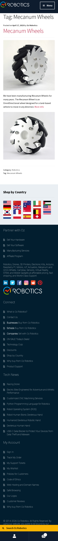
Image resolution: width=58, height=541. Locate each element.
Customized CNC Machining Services (25, 398)
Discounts (11, 350)
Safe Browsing (14, 490)
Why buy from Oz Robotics (20, 361)
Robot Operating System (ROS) (21, 409)
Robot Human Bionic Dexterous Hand (25, 414)
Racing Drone (13, 384)
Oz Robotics (32, 25)
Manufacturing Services (18, 250)
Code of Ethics (14, 479)
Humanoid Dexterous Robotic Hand (24, 420)
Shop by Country (15, 355)
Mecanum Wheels (23, 30)
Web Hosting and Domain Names (23, 485)
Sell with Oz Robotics (22, 333)
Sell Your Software (15, 245)
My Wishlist (12, 468)
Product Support (15, 366)
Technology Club (15, 344)
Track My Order (14, 457)
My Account (14, 536)
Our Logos (12, 496)
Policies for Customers (17, 474)
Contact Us (12, 317)
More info (39, 106)
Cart (37, 533)
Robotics (16, 170)
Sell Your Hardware (15, 239)
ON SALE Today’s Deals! (18, 339)
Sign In (10, 452)
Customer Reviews (16, 501)
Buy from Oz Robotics (23, 322)
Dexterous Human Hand (18, 425)
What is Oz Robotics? (17, 311)
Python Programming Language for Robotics (28, 404)
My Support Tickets (16, 463)
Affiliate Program (15, 256)
